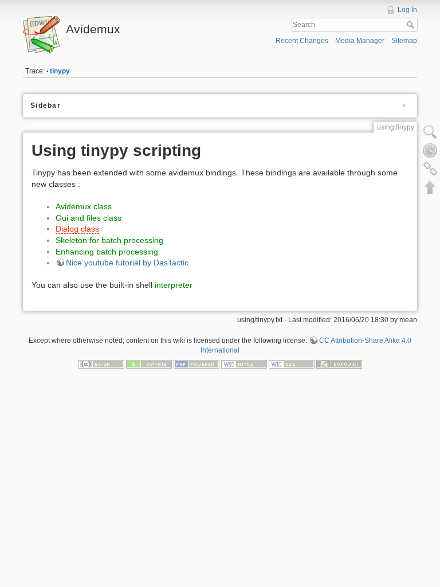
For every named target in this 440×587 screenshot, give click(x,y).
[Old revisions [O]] (430, 150)
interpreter (173, 284)
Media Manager (359, 41)
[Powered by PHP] (196, 364)
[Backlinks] (430, 168)
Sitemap (404, 41)
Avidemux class (84, 206)
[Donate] (149, 364)
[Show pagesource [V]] (430, 132)
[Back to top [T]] (430, 187)
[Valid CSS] (292, 364)
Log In (407, 10)
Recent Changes (302, 41)
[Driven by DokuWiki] (339, 364)
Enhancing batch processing (107, 251)
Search (411, 25)
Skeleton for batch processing (109, 240)
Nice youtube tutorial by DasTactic (127, 262)
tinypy (60, 71)
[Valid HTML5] (244, 364)
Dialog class (77, 228)
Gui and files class (88, 217)
